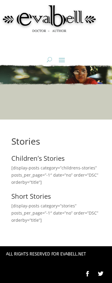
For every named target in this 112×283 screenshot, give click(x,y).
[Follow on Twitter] (103, 273)
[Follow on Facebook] (87, 273)
